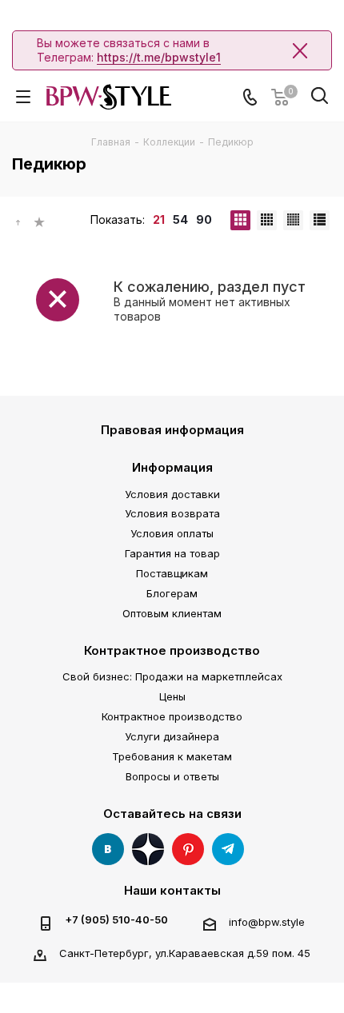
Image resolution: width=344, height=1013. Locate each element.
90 (204, 219)
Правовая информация (172, 429)
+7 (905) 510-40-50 (116, 920)
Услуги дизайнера (172, 736)
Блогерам (172, 593)
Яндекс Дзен (148, 849)
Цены (172, 696)
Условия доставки (172, 494)
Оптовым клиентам (172, 613)
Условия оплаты (172, 533)
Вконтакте (108, 849)
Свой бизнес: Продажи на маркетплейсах (172, 676)
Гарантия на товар (172, 553)
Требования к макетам (172, 756)
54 (180, 219)
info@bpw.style (267, 921)
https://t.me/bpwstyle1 (159, 57)
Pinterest (188, 849)
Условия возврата (172, 513)
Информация (172, 467)
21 (159, 219)
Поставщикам (172, 573)
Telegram (228, 849)
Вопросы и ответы (172, 776)
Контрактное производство (172, 650)
